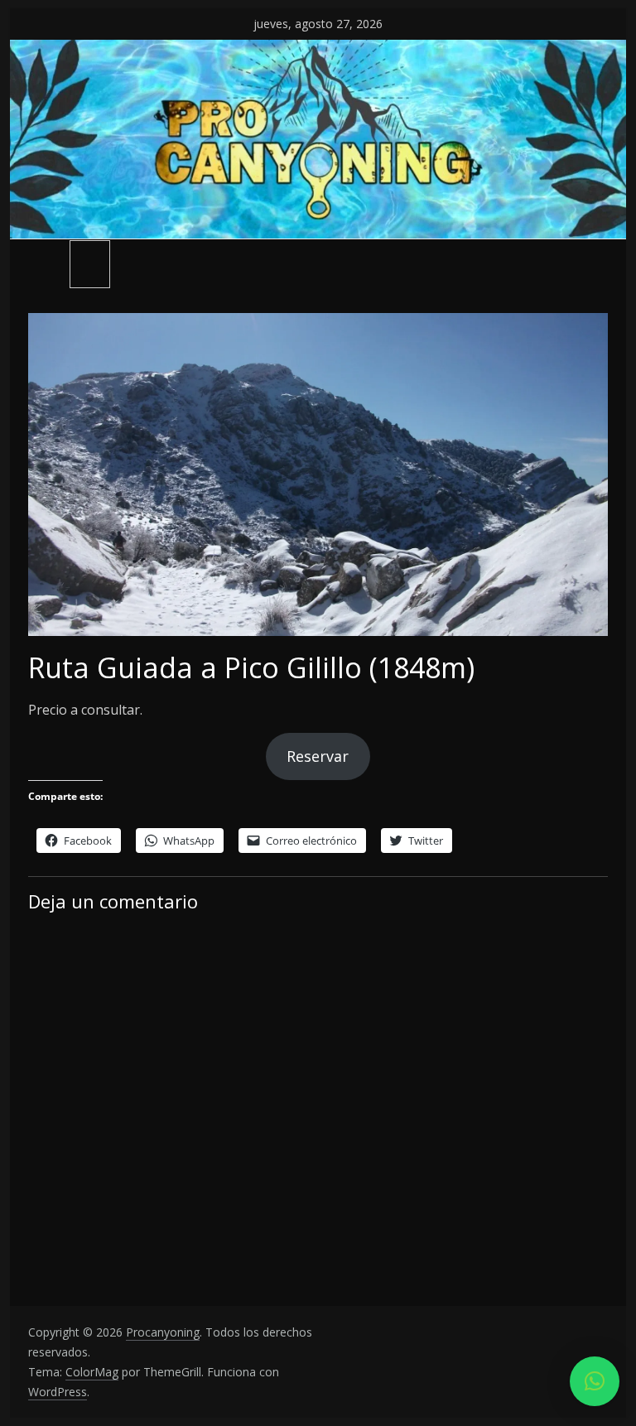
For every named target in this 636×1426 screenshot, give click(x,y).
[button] (594, 1381)
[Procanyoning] (318, 50)
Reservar (318, 756)
